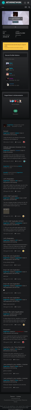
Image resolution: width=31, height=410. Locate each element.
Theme (12, 396)
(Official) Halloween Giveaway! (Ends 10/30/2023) (14, 147)
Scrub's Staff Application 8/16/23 (13, 221)
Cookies (18, 396)
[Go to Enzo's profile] (7, 74)
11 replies (18, 191)
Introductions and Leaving (10, 134)
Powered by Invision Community (12, 400)
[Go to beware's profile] (7, 79)
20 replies (18, 265)
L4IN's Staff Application (10, 196)
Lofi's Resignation (8, 179)
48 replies (19, 161)
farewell (5, 131)
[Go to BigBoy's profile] (7, 69)
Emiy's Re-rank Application (11, 256)
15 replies (17, 342)
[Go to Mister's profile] (7, 64)
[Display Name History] (21, 18)
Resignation (6, 329)
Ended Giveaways (8, 152)
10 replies (18, 142)
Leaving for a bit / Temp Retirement (14, 347)
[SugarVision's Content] (15, 27)
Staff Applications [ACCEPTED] (11, 224)
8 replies (18, 216)
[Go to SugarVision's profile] (4, 125)
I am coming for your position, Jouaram (15, 364)
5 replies (18, 233)
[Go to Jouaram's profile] (7, 84)
